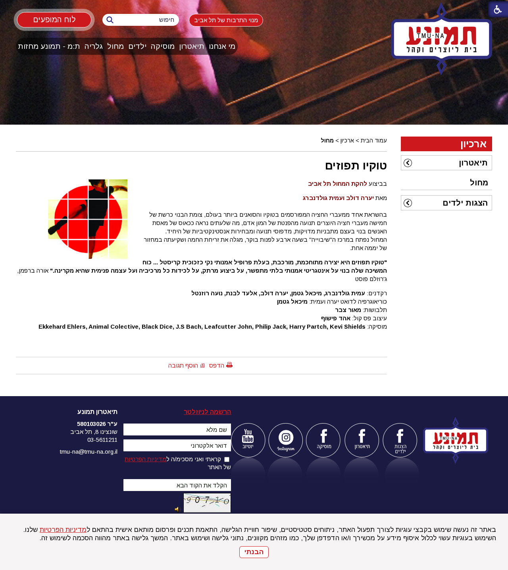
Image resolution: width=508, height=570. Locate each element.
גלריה (94, 46)
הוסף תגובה (183, 365)
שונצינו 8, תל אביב (93, 431)
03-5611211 (102, 439)
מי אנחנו (222, 46)
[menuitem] (222, 46)
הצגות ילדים (465, 202)
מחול (115, 46)
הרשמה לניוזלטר (207, 411)
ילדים (137, 46)
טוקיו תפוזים (356, 165)
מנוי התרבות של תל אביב (226, 20)
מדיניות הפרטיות (63, 529)
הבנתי (254, 552)
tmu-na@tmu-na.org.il (88, 451)
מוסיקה (163, 46)
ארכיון (347, 140)
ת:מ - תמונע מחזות (49, 46)
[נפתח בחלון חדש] (248, 440)
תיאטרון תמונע (97, 411)
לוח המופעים (54, 19)
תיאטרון (191, 46)
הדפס (216, 365)
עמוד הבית (374, 140)
